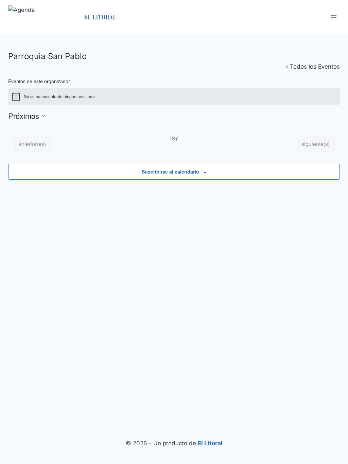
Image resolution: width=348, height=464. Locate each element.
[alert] (174, 96)
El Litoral (210, 443)
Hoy (174, 138)
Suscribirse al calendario (170, 171)
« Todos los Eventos (312, 66)
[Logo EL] (100, 17)
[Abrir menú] (333, 17)
